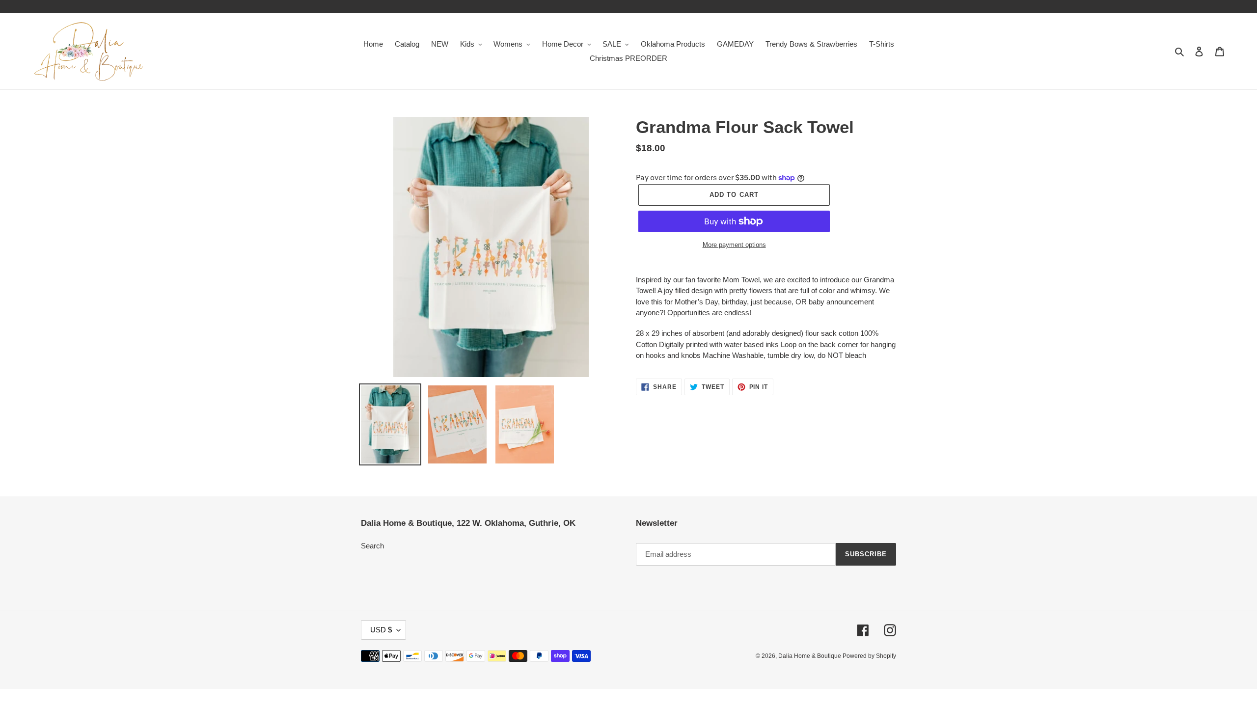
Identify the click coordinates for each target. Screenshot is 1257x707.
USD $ (381, 629)
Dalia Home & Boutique (810, 656)
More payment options (734, 244)
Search (372, 546)
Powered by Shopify (869, 656)
